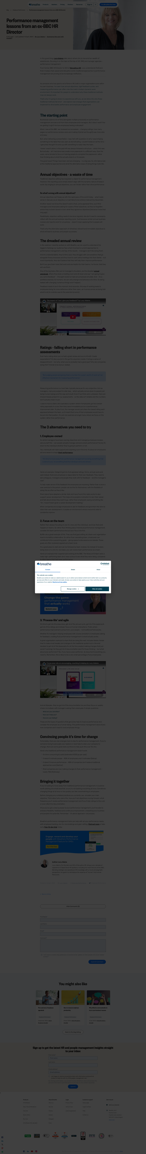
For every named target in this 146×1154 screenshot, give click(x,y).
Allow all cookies (97, 589)
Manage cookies (72, 589)
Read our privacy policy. (60, 582)
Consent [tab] (47, 569)
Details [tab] (73, 569)
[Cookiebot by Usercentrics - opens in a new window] (101, 564)
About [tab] (98, 569)
